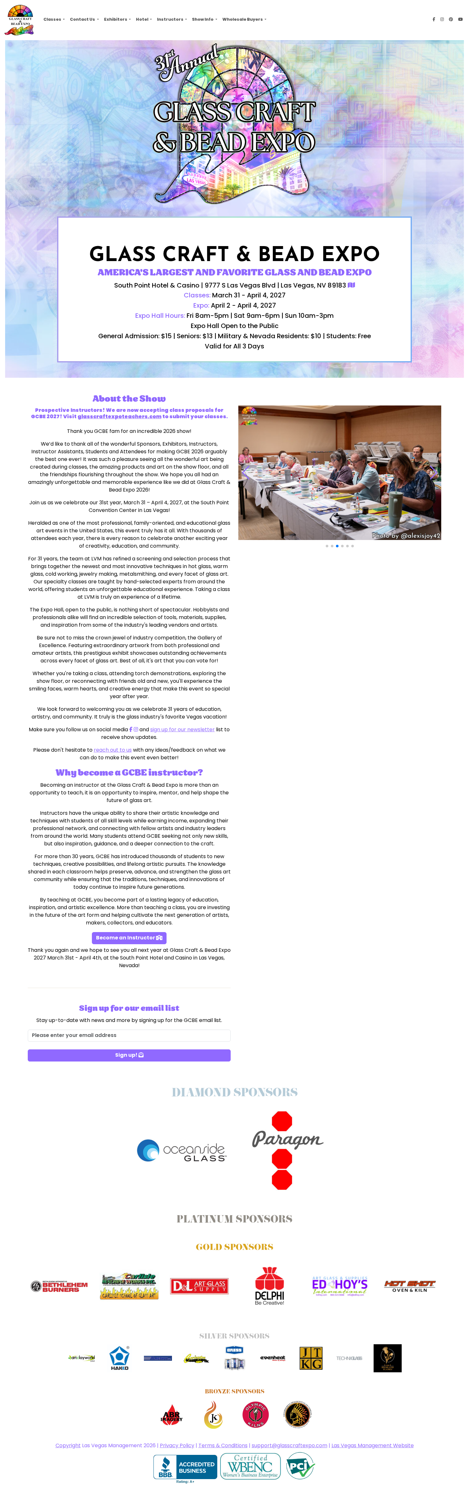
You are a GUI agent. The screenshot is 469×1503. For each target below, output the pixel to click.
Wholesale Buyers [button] (243, 19)
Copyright (68, 1446)
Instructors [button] (170, 19)
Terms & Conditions (223, 1446)
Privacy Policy (177, 1446)
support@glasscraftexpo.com (289, 1446)
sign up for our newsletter (182, 730)
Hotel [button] (142, 19)
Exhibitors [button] (116, 19)
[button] (327, 546)
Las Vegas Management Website (372, 1446)
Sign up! (126, 1055)
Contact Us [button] (83, 19)
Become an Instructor (126, 938)
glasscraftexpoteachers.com (119, 416)
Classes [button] (52, 19)
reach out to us (113, 750)
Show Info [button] (203, 19)
